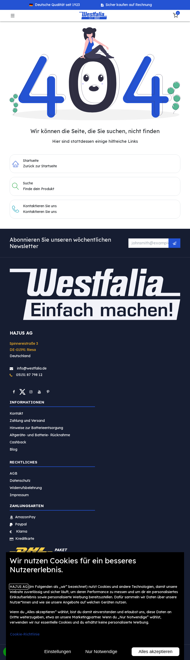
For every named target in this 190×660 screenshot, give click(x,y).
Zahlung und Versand (27, 420)
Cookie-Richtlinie (25, 634)
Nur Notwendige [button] (101, 651)
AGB (13, 473)
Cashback (18, 442)
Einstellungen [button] (57, 651)
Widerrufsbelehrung (26, 488)
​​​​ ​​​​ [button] (174, 243)
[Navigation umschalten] (13, 16)
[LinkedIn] (48, 391)
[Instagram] (30, 391)
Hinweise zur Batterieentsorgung (36, 428)
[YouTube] (39, 391)
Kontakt (16, 413)
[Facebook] (13, 391)
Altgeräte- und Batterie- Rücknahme (40, 435)
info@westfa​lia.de (32, 368)
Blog (13, 449)
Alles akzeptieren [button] (155, 651)
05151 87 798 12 (27, 375)
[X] (22, 391)
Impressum (19, 495)
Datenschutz (20, 480)
